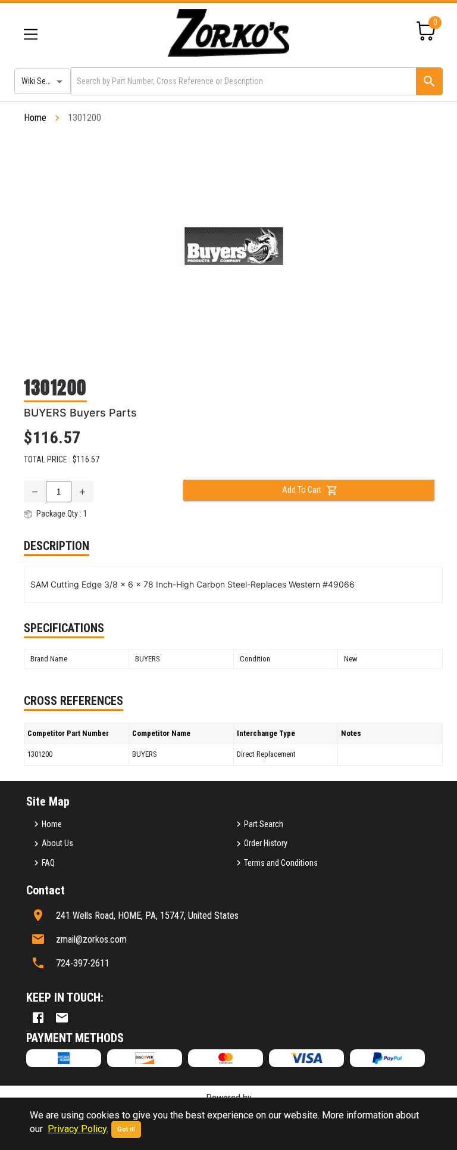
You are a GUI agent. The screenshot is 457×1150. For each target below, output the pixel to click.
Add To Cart (301, 490)
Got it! (126, 1129)
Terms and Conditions (281, 863)
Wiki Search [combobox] (41, 81)
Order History (265, 843)
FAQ (48, 863)
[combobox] (242, 81)
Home (35, 117)
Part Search (263, 824)
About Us (57, 843)
